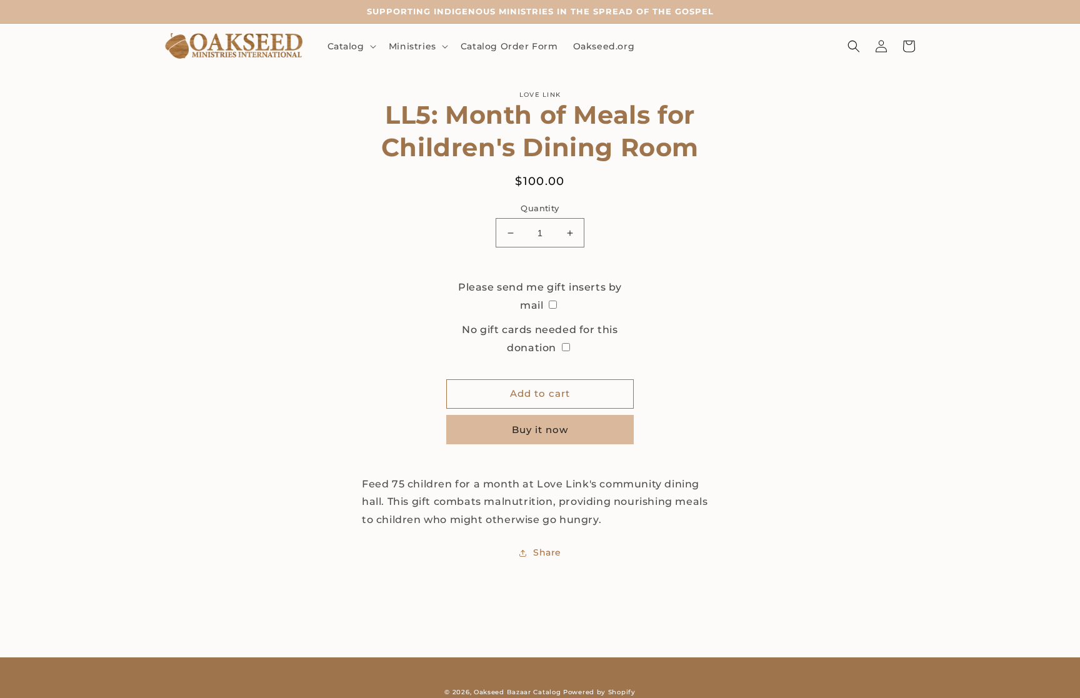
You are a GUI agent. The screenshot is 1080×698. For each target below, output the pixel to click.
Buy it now (540, 430)
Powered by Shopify (599, 692)
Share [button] (547, 552)
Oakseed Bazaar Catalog (517, 692)
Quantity (540, 208)
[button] (350, 46)
